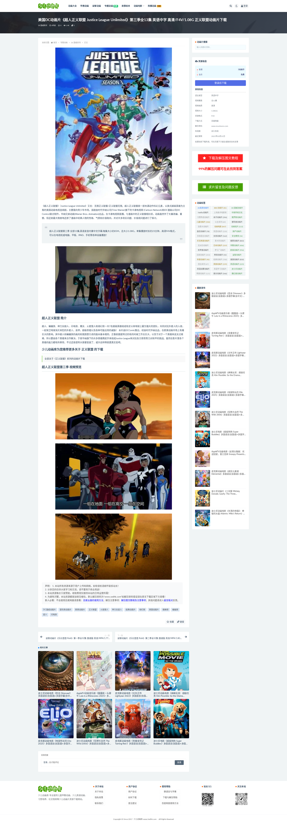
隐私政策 (99, 797)
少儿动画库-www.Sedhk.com (145, 819)
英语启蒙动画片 (203, 269)
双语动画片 (220, 231)
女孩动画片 (220, 236)
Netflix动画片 (203, 213)
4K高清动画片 (203, 208)
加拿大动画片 (203, 227)
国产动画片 (237, 232)
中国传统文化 (237, 213)
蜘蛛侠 (165, 610)
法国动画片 (203, 255)
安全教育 (237, 236)
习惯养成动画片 (203, 217)
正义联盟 (93, 610)
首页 (55, 43)
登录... (46, 762)
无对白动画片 (203, 246)
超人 (45, 615)
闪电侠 (54, 615)
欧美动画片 (80, 610)
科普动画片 (203, 259)
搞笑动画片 (237, 241)
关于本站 (99, 792)
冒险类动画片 (65, 610)
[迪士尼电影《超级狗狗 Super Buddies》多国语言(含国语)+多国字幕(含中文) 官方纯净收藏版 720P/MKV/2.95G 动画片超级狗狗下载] (171, 718)
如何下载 (132, 797)
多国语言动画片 (203, 236)
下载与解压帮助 (170, 797)
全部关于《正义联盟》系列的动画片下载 (65, 359)
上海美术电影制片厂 (220, 213)
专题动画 (64, 43)
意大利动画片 (220, 241)
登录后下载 (220, 83)
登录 (246, 6)
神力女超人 (117, 610)
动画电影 (220, 227)
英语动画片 (237, 264)
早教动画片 (237, 245)
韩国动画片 (203, 274)
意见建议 (132, 803)
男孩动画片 (220, 255)
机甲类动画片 (203, 250)
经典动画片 (130, 610)
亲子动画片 (220, 217)
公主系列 (220, 222)
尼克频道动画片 (203, 241)
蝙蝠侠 (175, 610)
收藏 (171, 622)
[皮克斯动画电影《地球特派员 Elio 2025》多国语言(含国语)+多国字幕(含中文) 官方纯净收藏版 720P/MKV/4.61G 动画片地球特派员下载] (56, 718)
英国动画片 (220, 264)
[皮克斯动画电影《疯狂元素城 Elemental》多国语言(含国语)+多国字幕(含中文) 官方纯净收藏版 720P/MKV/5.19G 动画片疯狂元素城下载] (202, 478)
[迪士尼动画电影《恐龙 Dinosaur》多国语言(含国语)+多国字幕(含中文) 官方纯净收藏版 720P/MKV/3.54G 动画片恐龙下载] (56, 671)
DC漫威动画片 (49, 610)
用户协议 (132, 792)
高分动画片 (220, 274)
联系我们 (99, 803)
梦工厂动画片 (220, 250)
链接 (181, 622)
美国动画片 (154, 610)
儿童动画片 (203, 222)
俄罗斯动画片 (237, 217)
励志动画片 (203, 231)
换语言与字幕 (170, 792)
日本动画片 (220, 245)
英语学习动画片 (220, 269)
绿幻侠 (142, 610)
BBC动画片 (220, 208)
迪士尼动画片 (237, 269)
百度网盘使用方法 (170, 803)
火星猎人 (104, 610)
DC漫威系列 (42, 25)
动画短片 (237, 227)
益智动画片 (237, 255)
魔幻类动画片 (237, 274)
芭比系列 (203, 264)
